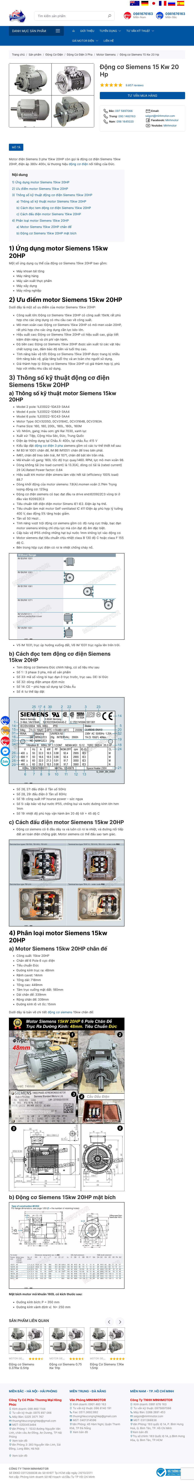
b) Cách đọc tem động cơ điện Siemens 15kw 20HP (53, 208)
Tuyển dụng (108, 30)
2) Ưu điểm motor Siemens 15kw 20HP (40, 189)
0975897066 (163, 1408)
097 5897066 (124, 110)
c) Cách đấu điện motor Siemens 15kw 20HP (48, 214)
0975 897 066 (42, 1412)
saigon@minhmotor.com (160, 115)
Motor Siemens (19, 1358)
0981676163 (143, 14)
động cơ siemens (60, 1012)
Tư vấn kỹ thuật (138, 30)
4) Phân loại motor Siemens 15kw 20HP (40, 220)
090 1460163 (126, 116)
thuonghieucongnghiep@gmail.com (34, 1420)
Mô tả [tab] (16, 147)
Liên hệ (109, 40)
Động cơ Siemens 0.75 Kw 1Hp (65, 1366)
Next (119, 1321)
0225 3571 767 (34, 1416)
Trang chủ (18, 54)
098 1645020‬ (125, 121)
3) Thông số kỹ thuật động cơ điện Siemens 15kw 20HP (52, 195)
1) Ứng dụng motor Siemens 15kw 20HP (40, 182)
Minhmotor (171, 120)
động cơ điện (78, 164)
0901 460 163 (97, 1404)
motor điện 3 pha (38, 1440)
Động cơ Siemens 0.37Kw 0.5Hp (21, 1366)
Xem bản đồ (19, 1440)
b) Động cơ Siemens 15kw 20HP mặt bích (46, 233)
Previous (109, 1321)
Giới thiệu (87, 30)
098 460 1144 (36, 1408)
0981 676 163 (158, 1404)
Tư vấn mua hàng (142, 95)
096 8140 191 (102, 1408)
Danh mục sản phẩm (29, 31)
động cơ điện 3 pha (49, 445)
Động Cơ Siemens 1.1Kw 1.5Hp (107, 1366)
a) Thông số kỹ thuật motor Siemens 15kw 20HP (51, 201)
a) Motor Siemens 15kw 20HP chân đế (43, 227)
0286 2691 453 (155, 1412)
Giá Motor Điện (83, 40)
